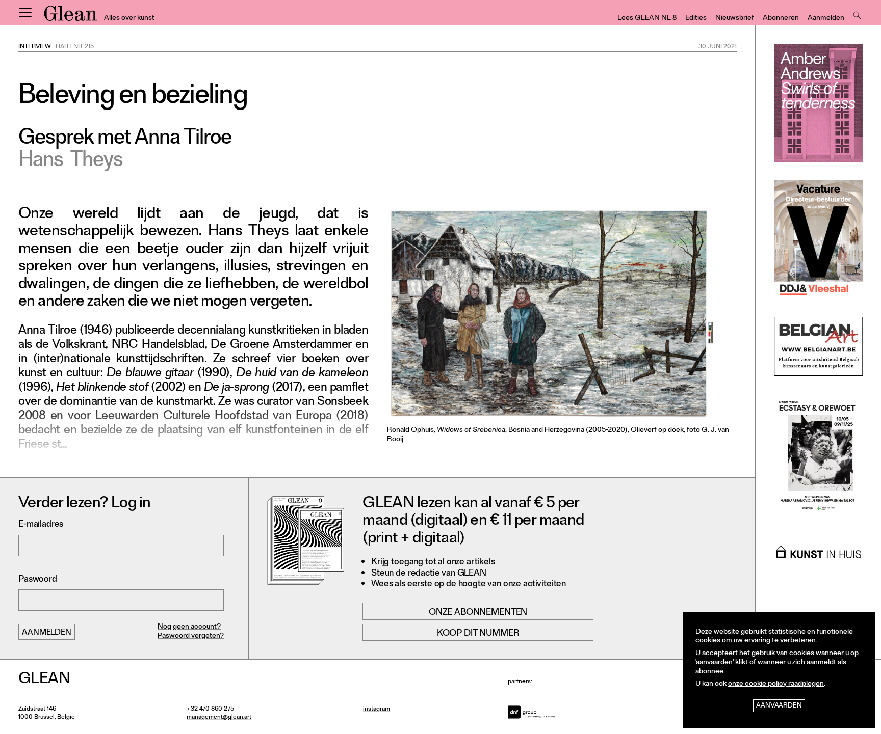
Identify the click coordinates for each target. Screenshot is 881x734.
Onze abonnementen (478, 612)
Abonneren (781, 18)
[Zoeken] (856, 12)
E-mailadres (40, 525)
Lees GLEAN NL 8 (647, 18)
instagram (376, 709)
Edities (696, 18)
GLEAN (70, 17)
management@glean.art (219, 718)
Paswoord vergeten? (191, 636)
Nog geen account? (189, 627)
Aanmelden (826, 18)
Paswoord (37, 580)
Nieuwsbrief (734, 18)
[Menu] (25, 12)
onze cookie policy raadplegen (776, 684)
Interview (34, 47)
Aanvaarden (779, 706)
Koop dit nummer (478, 634)
